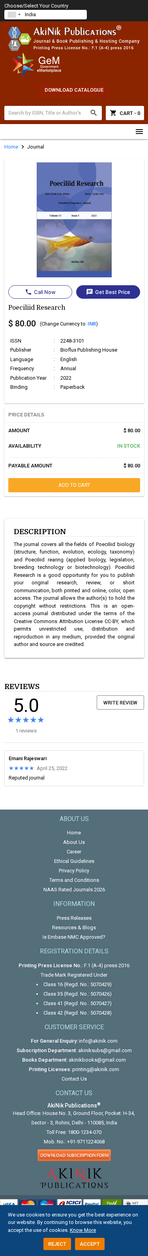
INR (92, 324)
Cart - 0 (125, 113)
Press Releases (74, 918)
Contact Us (74, 1079)
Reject (57, 1244)
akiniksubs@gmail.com (105, 1050)
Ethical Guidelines (74, 861)
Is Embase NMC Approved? (74, 937)
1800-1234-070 (84, 1132)
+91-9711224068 (86, 1142)
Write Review (120, 703)
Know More (83, 1230)
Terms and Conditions (74, 880)
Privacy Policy (74, 871)
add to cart (74, 485)
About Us (74, 842)
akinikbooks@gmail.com (97, 1060)
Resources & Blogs (74, 927)
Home (74, 833)
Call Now (40, 292)
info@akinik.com (98, 1041)
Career (74, 852)
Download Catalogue (74, 90)
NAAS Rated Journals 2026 (74, 890)
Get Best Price (108, 292)
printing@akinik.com (95, 1069)
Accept (90, 1244)
